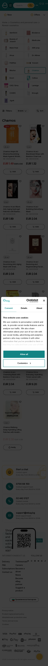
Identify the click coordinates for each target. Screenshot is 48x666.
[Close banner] (44, 301)
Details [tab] (24, 308)
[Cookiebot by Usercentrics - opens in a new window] (28, 300)
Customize (22, 363)
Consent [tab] (9, 308)
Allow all (24, 354)
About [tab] (39, 308)
